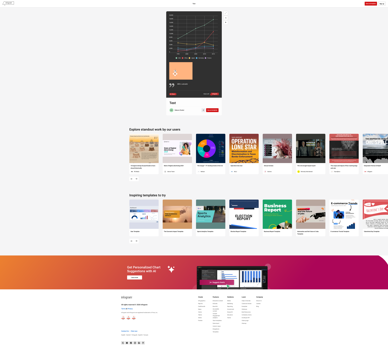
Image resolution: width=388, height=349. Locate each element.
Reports (200, 303)
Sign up (382, 4)
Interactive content (218, 300)
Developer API (245, 317)
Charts (200, 312)
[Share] (226, 18)
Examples (244, 306)
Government (230, 309)
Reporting (230, 306)
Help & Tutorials (246, 300)
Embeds (215, 303)
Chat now (134, 331)
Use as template (371, 3)
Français (145, 335)
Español (140, 335)
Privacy (130, 309)
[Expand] (226, 13)
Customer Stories (246, 303)
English (123, 335)
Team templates (217, 320)
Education (230, 315)
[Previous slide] (132, 179)
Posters (200, 320)
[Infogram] (8, 3)
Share (173, 94)
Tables (200, 315)
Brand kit (215, 306)
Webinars (244, 309)
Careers (258, 303)
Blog (257, 306)
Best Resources (246, 312)
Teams (229, 317)
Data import (216, 323)
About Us (259, 300)
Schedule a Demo (247, 315)
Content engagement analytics (216, 315)
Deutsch (128, 335)
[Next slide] (136, 179)
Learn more (134, 277)
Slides (200, 317)
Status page (245, 320)
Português (134, 335)
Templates (215, 332)
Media (229, 300)
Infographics (201, 300)
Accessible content (216, 310)
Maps (199, 309)
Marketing (230, 303)
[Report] (226, 22)
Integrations (216, 329)
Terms (123, 309)
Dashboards (201, 306)
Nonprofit (230, 312)
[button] (179, 58)
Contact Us (125, 331)
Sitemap (244, 323)
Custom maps (217, 326)
